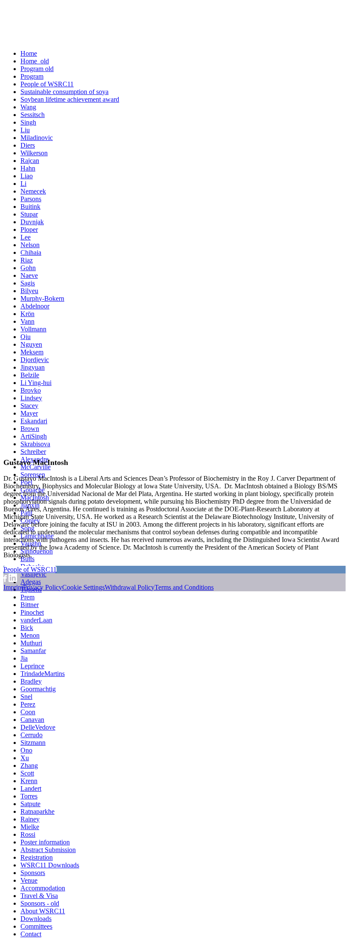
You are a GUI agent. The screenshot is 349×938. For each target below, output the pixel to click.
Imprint (13, 587)
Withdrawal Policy (129, 587)
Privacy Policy (42, 587)
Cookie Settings (83, 587)
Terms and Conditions (184, 587)
